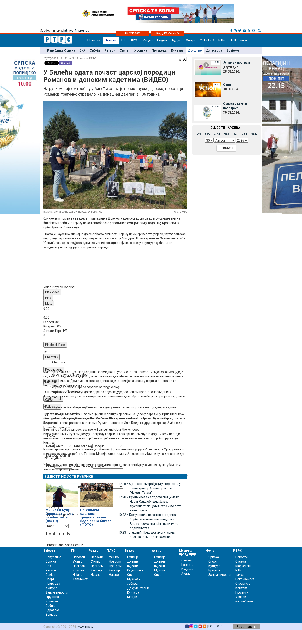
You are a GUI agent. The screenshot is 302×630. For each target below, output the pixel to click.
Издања (187, 569)
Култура (177, 50)
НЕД (254, 133)
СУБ (244, 133)
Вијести (110, 40)
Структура (242, 583)
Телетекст (80, 579)
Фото (210, 550)
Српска (213, 557)
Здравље (52, 610)
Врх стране (245, 626)
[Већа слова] (185, 59)
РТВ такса (239, 40)
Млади (132, 597)
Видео (162, 40)
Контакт (241, 588)
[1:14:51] (207, 67)
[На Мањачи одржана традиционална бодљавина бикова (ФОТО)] (96, 493)
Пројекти (241, 592)
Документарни (138, 588)
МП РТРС (207, 40)
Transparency (82, 446)
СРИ (217, 133)
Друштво (195, 50)
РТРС (222, 40)
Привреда (159, 50)
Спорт (190, 40)
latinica (68, 30)
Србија (95, 50)
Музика (159, 570)
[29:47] (207, 89)
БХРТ (211, 626)
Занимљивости (57, 592)
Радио (148, 40)
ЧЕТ (226, 133)
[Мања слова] (180, 59)
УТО (207, 133)
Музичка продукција (188, 552)
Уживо (77, 561)
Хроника (140, 50)
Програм (79, 566)
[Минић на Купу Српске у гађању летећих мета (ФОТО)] (62, 493)
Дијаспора (214, 50)
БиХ (82, 50)
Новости (79, 557)
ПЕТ (235, 133)
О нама (186, 560)
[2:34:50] (207, 112)
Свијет (125, 50)
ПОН (197, 133)
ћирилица (82, 30)
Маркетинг (243, 566)
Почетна (93, 40)
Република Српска (61, 50)
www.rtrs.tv (85, 626)
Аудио (176, 40)
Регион (109, 50)
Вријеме (233, 50)
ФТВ (219, 626)
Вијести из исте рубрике (68, 477)
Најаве (77, 574)
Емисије (78, 570)
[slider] (116, 324)
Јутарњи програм (236, 62)
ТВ (123, 40)
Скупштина (135, 570)
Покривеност (244, 579)
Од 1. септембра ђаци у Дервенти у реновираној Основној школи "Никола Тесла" (149, 488)
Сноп (227, 84)
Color (50, 446)
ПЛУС (133, 40)
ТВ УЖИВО (132, 33)
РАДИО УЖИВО (167, 33)
